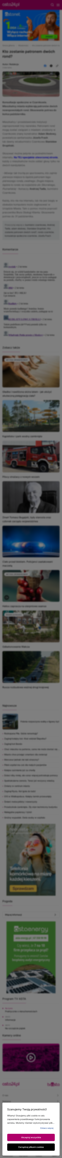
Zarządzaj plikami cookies (31, 1147)
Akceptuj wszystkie (31, 1137)
